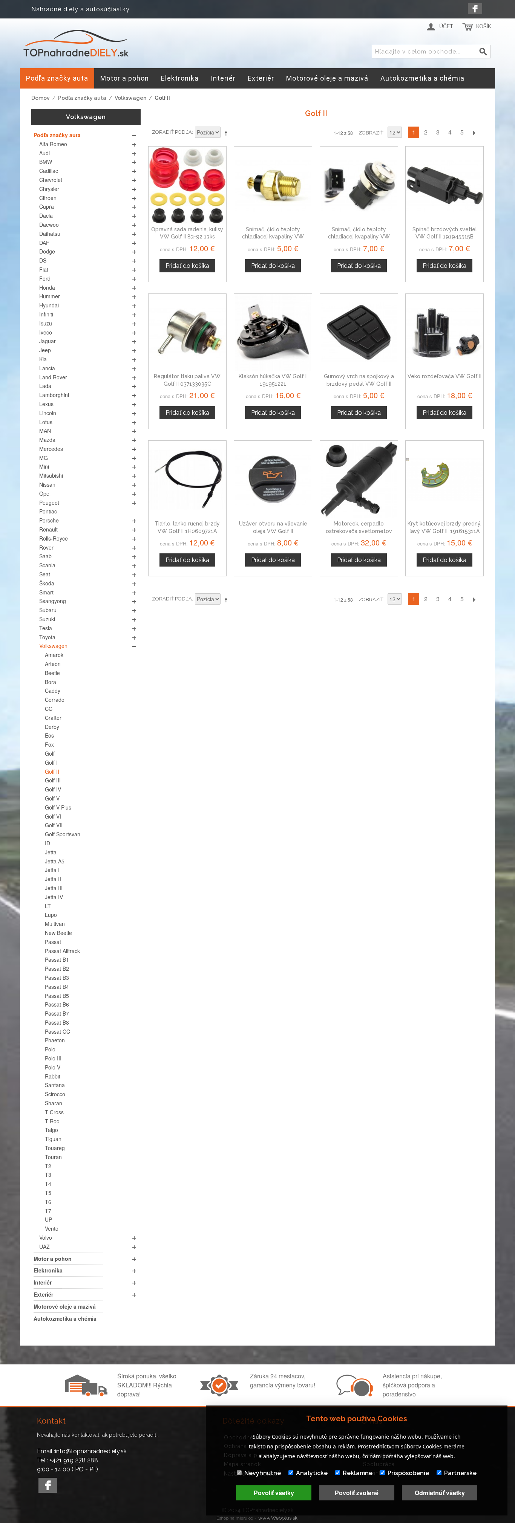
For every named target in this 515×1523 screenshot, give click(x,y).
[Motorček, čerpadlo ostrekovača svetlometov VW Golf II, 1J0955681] (359, 479)
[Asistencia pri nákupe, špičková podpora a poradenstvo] (353, 1394)
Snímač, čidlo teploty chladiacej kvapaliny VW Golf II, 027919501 (273, 236)
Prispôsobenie (408, 1473)
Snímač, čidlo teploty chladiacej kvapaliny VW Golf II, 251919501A (359, 236)
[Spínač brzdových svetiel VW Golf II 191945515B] (444, 185)
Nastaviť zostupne (227, 133)
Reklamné (357, 1473)
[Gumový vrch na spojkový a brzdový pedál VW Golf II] (359, 332)
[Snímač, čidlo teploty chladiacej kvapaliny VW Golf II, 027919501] (273, 185)
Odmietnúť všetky (440, 1492)
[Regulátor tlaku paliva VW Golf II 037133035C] (187, 332)
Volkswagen (130, 98)
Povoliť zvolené (357, 1492)
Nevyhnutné (262, 1473)
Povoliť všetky (274, 1492)
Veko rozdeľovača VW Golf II (444, 376)
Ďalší (474, 132)
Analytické (312, 1473)
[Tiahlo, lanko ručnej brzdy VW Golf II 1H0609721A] (187, 479)
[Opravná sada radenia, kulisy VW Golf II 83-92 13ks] (187, 185)
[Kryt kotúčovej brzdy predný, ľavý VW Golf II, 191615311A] (444, 479)
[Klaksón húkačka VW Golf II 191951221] (273, 332)
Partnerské (460, 1473)
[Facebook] (475, 8)
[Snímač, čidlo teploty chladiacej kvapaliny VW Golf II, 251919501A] (359, 185)
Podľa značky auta (82, 98)
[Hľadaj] (483, 52)
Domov (40, 98)
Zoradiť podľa (172, 132)
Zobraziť (371, 133)
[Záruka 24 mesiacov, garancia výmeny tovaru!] (221, 1394)
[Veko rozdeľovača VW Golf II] (444, 332)
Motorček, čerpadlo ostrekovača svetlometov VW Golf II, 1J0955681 (359, 531)
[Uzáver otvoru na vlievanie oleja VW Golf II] (273, 479)
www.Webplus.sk (277, 1518)
